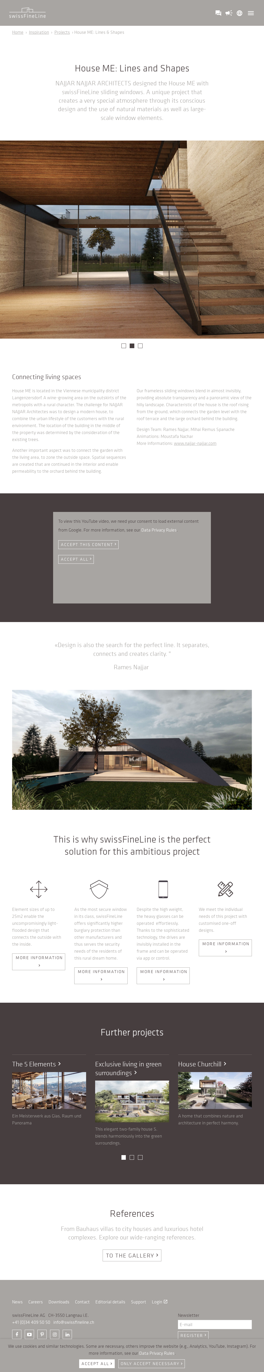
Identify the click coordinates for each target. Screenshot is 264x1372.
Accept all (77, 559)
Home (17, 32)
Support (138, 1302)
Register (194, 1335)
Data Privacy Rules (159, 530)
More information (39, 961)
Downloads (58, 1302)
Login (160, 1302)
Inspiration (39, 32)
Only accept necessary (152, 1363)
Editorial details (110, 1302)
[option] (132, 240)
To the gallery (133, 1255)
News (17, 1302)
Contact (82, 1302)
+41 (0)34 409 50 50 (31, 1322)
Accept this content (89, 544)
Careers (35, 1302)
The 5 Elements (37, 1064)
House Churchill (203, 1064)
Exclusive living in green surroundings (128, 1068)
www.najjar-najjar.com (195, 443)
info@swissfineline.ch (73, 1322)
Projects (62, 32)
